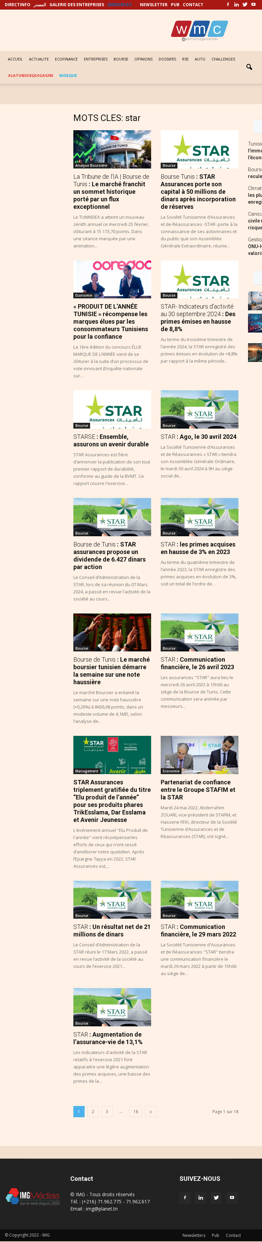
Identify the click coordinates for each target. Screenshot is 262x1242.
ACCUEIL (15, 59)
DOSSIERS (167, 59)
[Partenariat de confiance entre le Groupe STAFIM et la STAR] (199, 755)
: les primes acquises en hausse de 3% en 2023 (198, 548)
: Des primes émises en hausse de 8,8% (198, 318)
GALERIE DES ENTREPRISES (76, 5)
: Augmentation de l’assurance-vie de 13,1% (108, 1038)
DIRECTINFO (17, 5)
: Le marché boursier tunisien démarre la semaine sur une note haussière (111, 671)
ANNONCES (119, 5)
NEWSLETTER (154, 5)
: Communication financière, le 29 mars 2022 (198, 930)
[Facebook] (228, 5)
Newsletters (194, 1235)
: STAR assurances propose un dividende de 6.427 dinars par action (109, 555)
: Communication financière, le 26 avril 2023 (197, 663)
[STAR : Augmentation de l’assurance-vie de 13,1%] (112, 1007)
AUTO (200, 59)
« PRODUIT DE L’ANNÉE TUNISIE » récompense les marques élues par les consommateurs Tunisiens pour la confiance (110, 321)
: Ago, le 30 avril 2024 (198, 436)
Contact (233, 1235)
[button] (249, 67)
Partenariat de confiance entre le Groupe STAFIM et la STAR (198, 790)
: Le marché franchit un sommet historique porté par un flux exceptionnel (111, 191)
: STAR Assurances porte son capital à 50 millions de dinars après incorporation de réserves (198, 191)
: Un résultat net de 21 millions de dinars (112, 930)
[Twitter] (245, 5)
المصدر (40, 5)
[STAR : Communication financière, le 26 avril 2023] (199, 632)
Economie (83, 295)
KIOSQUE (68, 75)
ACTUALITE (39, 59)
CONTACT (193, 5)
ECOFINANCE (66, 59)
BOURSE (121, 59)
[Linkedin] (236, 5)
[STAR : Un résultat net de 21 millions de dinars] (112, 900)
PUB (175, 5)
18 (135, 1112)
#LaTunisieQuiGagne (30, 75)
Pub (215, 1235)
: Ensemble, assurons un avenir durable (111, 440)
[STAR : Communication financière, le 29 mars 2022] (199, 900)
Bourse (169, 165)
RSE (185, 59)
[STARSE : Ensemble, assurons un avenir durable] (112, 409)
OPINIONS (143, 59)
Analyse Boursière (91, 165)
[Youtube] (253, 5)
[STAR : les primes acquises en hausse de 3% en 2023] (199, 517)
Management (86, 771)
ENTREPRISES (95, 59)
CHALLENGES (223, 59)
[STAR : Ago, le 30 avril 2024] (199, 409)
